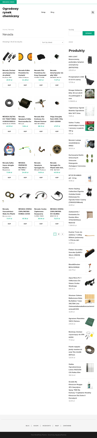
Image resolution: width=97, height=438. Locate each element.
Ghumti (50, 435)
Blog (52, 12)
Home (5, 29)
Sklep (43, 12)
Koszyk (36, 425)
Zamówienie (67, 425)
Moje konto (47, 425)
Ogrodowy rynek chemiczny (11, 12)
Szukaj (71, 30)
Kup (9, 85)
